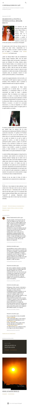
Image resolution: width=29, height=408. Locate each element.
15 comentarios (13, 349)
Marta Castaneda (11, 217)
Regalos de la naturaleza (10, 346)
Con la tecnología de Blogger (16, 403)
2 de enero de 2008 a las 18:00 (13, 280)
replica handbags (11, 317)
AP (11, 189)
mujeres (8, 208)
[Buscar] (26, 2)
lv (22, 324)
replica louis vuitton (12, 325)
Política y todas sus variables (17, 208)
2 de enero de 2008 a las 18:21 (13, 309)
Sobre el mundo (5, 210)
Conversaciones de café (11, 5)
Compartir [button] (4, 206)
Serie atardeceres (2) (10, 391)
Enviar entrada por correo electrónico (16, 206)
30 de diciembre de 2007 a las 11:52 (14, 261)
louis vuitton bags (11, 321)
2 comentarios (11, 393)
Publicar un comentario (8, 333)
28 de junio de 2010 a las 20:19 (13, 330)
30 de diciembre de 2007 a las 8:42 (14, 242)
